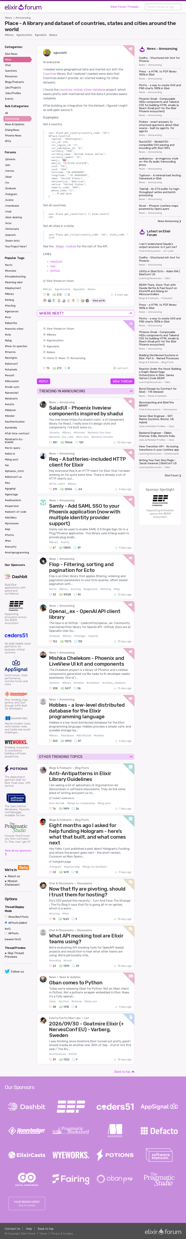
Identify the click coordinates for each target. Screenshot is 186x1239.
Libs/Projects (13, 87)
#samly (65, 542)
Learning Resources (150, 278)
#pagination (90, 589)
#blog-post (104, 803)
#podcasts (11, 398)
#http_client (57, 483)
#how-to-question (16, 346)
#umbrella (11, 427)
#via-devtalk (56, 803)
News (8, 17)
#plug (8, 340)
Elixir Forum (172, 475)
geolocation (56, 340)
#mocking (55, 960)
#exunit (9, 375)
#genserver (12, 311)
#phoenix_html (14, 471)
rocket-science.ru (63, 798)
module (66, 246)
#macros (10, 352)
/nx (7, 182)
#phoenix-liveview (102, 437)
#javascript (12, 392)
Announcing (23, 17)
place (52, 352)
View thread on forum (60, 281)
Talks (167, 278)
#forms (9, 535)
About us (14, 876)
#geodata (40, 35)
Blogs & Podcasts (60, 768)
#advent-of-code (15, 511)
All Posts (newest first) (13, 936)
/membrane (12, 205)
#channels (11, 369)
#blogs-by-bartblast (94, 866)
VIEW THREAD (122, 381)
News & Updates (69, 977)
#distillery (11, 517)
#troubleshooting (15, 276)
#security (11, 546)
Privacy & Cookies (62, 1233)
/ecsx (8, 223)
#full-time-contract (17, 433)
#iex (7, 482)
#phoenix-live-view (99, 432)
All (6, 113)
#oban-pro (90, 1001)
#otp (8, 334)
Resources (11, 76)
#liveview (79, 432)
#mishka (79, 682)
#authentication (15, 421)
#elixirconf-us (13, 477)
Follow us (17, 971)
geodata (54, 346)
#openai (93, 636)
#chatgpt (80, 636)
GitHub (55, 271)
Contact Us (12, 1228)
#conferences (57, 1054)
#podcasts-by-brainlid (14, 441)
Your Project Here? (16, 246)
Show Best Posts (18, 916)
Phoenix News (13, 135)
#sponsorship (72, 866)
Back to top (122, 1071)
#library (9, 35)
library (52, 334)
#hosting (54, 913)
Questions (11, 70)
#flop (117, 589)
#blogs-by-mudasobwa (81, 803)
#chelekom (93, 682)
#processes (12, 523)
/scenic (9, 200)
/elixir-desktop (13, 217)
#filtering (105, 589)
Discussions (84, 883)
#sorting (76, 589)
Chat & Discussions (61, 883)
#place (53, 35)
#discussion (12, 381)
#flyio (65, 913)
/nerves (9, 170)
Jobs (171, 426)
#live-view (82, 437)
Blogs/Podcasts (14, 82)
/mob (8, 211)
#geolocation (24, 35)
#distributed (83, 735)
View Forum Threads (124, 7)
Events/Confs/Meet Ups (65, 1018)
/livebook (54, 636)
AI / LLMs (169, 251)
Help (29, 1228)
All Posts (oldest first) (16, 925)
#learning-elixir (14, 282)
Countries (49, 73)
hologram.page (61, 861)
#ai (7, 465)
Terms (43, 1233)
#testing (10, 305)
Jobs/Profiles (13, 93)
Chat (8, 65)
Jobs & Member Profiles (152, 426)
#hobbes (99, 735)
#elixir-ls (10, 453)
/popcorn (10, 235)
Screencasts (172, 453)
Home (50, 358)
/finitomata (12, 229)
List (86, 1018)
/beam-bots (12, 240)
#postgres (11, 357)
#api (7, 529)
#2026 (72, 1054)
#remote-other (14, 328)
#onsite (9, 404)
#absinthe (11, 323)
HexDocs (56, 261)
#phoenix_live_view (61, 437)
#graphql (10, 488)
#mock (67, 960)
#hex (8, 540)
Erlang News (12, 130)
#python (63, 1001)
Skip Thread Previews (14, 954)
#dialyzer (10, 410)
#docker (10, 416)
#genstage (11, 494)
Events (9, 98)
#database (67, 735)
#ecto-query (12, 448)
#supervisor (12, 506)
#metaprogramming (17, 552)
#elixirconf (11, 363)
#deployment (13, 288)
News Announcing (168, 221)
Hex (53, 266)
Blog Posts (82, 768)
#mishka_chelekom (114, 682)
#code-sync (12, 387)
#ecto (52, 589)
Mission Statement (12, 882)
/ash (7, 165)
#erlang (9, 300)
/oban (52, 1001)
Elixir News (11, 54)
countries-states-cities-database (82, 89)
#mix (8, 317)
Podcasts (167, 298)
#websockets (13, 500)
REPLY (43, 381)
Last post (122, 368)
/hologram (55, 866)
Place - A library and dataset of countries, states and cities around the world (90, 26)
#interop (76, 1001)
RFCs (8, 141)
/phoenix (54, 432)
